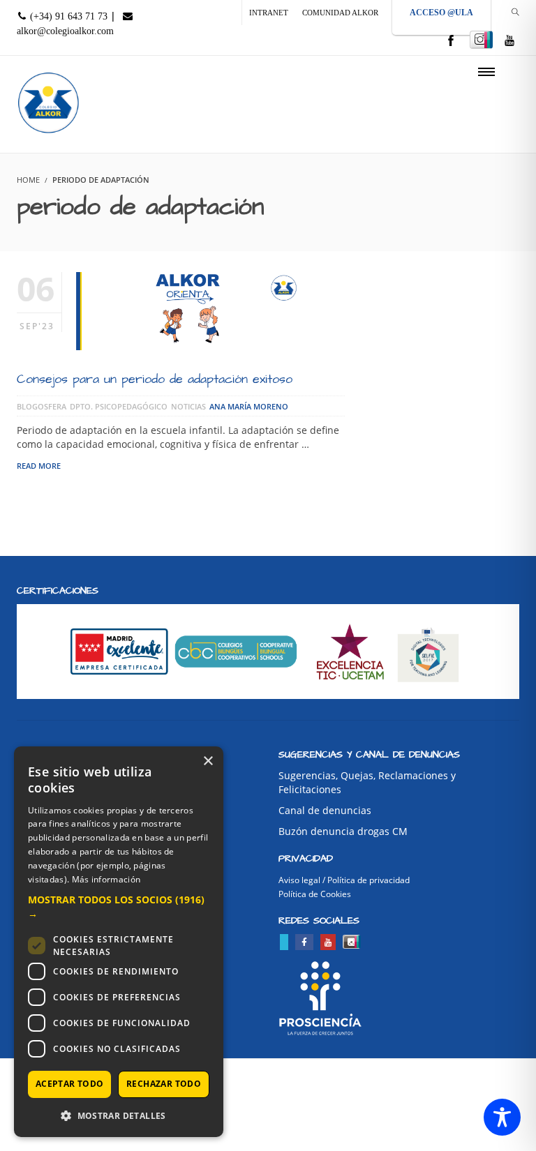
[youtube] (509, 41)
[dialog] (118, 941)
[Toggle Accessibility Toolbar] (502, 1117)
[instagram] (481, 40)
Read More (39, 465)
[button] (118, 907)
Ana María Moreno (248, 406)
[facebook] (451, 41)
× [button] (207, 761)
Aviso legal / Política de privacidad (344, 880)
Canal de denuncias (324, 810)
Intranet (268, 12)
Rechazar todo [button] (163, 1084)
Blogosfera (41, 406)
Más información (106, 879)
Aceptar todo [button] (70, 1084)
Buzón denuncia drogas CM (343, 831)
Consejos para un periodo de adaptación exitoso (154, 379)
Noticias (188, 406)
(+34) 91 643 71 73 (67, 16)
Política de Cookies (314, 894)
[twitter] (284, 942)
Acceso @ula (441, 12)
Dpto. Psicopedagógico (119, 406)
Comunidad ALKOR (340, 12)
